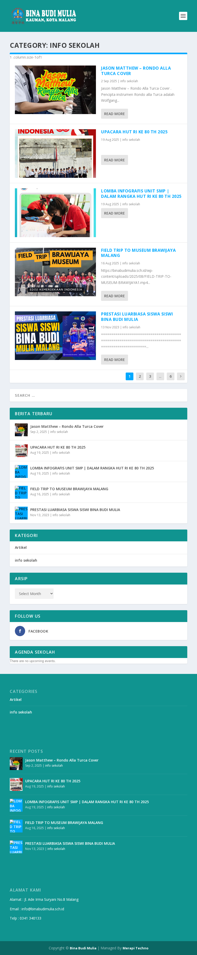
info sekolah (129, 81)
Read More (114, 113)
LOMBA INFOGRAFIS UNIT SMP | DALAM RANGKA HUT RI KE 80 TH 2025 (141, 193)
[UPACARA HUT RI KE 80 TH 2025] (55, 153)
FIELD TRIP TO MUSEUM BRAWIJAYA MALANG (138, 252)
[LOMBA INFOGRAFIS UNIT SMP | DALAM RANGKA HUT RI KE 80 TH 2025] (55, 212)
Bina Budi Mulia (83, 948)
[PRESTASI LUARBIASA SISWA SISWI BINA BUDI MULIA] (55, 335)
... (160, 376)
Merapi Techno (136, 948)
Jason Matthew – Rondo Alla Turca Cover (136, 70)
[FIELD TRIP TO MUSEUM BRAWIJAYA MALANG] (55, 272)
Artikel (21, 547)
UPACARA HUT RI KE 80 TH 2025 (134, 132)
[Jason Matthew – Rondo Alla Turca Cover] (55, 90)
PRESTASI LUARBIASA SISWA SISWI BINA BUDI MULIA (137, 316)
